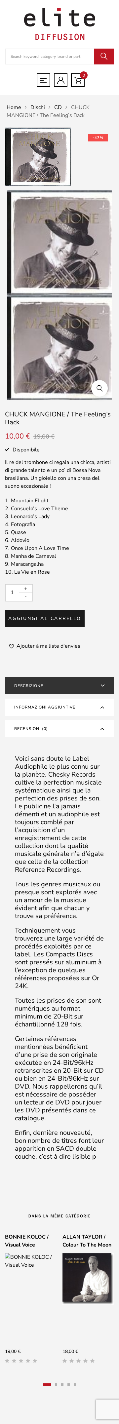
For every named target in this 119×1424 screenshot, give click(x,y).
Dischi (37, 107)
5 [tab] (75, 1384)
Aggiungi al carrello (44, 618)
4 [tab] (68, 1384)
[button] (99, 388)
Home (14, 107)
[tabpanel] (31, 1301)
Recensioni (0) (31, 728)
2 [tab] (56, 1384)
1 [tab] (47, 1384)
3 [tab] (62, 1384)
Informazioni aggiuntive (44, 707)
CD (58, 107)
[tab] (59, 685)
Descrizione (28, 685)
